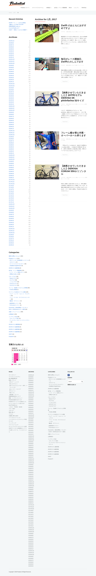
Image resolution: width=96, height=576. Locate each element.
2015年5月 (11, 243)
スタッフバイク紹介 (14, 318)
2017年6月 (11, 191)
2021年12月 (11, 83)
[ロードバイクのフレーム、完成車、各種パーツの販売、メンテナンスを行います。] (17, 3)
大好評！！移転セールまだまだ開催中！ (18, 29)
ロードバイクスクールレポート (17, 263)
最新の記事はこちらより (70, 31)
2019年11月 (11, 132)
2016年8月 (11, 212)
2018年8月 (11, 163)
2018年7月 (11, 165)
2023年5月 (11, 49)
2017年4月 (11, 196)
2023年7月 (11, 45)
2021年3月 (11, 100)
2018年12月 (11, 155)
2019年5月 (11, 145)
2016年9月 (11, 210)
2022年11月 (11, 61)
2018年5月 (11, 169)
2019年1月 (11, 153)
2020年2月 (11, 126)
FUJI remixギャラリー (15, 305)
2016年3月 (11, 222)
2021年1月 (11, 104)
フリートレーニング (14, 424)
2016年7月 (11, 214)
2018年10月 (11, 159)
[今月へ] (24, 348)
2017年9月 (11, 185)
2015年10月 (11, 232)
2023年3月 (11, 53)
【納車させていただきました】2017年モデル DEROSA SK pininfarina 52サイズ (73, 96)
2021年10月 (11, 85)
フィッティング (12, 423)
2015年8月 (11, 236)
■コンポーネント (14, 383)
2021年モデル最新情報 (14, 326)
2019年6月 (11, 143)
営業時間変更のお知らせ (14, 26)
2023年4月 (11, 51)
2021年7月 (11, 91)
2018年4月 (11, 171)
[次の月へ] (26, 348)
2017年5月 (11, 194)
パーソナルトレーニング (14, 417)
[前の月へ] (22, 348)
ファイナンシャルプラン (14, 376)
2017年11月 (11, 181)
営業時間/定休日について (15, 396)
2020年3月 (11, 124)
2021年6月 (11, 94)
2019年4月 (11, 147)
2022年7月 (11, 69)
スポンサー (11, 410)
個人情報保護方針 (13, 378)
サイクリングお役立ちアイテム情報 (17, 292)
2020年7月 (11, 116)
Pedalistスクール (13, 258)
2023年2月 (11, 55)
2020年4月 (11, 122)
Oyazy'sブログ (13, 278)
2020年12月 (11, 106)
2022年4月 (11, 75)
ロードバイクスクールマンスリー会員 (18, 426)
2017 (14, 12)
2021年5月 (11, 96)
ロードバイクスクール (37, 7)
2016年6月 (11, 216)
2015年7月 (11, 238)
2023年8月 (11, 43)
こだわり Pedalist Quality (15, 406)
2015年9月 (11, 234)
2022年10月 (11, 63)
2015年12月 (11, 228)
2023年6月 (11, 47)
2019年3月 (11, 149)
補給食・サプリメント (15, 300)
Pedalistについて (25, 7)
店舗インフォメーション (79, 31)
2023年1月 (11, 57)
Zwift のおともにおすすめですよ (73, 26)
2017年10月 (11, 183)
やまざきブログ (13, 285)
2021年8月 (11, 89)
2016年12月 (11, 204)
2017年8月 (11, 187)
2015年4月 (11, 245)
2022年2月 (11, 79)
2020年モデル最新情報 (14, 268)
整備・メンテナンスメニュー (15, 398)
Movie (70, 7)
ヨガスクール (13, 262)
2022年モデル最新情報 (14, 329)
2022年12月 (11, 59)
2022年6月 (11, 71)
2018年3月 (11, 173)
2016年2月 (11, 224)
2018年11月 (11, 157)
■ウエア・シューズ (14, 382)
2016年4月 (11, 220)
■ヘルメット (12, 390)
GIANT (10, 334)
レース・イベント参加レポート (17, 272)
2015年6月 (11, 240)
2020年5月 (11, 120)
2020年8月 (11, 114)
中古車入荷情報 (13, 289)
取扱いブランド (12, 380)
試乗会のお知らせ (14, 274)
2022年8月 (11, 67)
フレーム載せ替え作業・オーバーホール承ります (73, 134)
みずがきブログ (13, 283)
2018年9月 (11, 161)
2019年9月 (11, 136)
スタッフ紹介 (12, 408)
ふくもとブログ (13, 281)
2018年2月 (11, 175)
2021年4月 (11, 98)
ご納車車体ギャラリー (14, 303)
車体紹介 (48, 7)
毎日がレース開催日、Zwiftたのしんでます (72, 60)
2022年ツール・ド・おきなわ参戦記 (17, 22)
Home (10, 12)
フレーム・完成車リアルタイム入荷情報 (18, 287)
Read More (65, 47)
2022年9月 (11, 65)
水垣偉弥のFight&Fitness (15, 265)
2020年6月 (11, 118)
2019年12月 (11, 130)
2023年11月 (11, 40)
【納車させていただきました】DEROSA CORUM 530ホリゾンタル (73, 169)
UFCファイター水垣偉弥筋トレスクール (19, 260)
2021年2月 (11, 102)
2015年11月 (11, 230)
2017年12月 (11, 179)
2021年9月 (11, 87)
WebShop (84, 7)
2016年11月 (11, 206)
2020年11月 (11, 108)
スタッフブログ (12, 276)
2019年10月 (11, 134)
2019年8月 (11, 138)
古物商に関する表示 (13, 415)
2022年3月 (11, 77)
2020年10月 (11, 110)
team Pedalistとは (13, 405)
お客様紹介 (11, 314)
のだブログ (12, 280)
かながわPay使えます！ (14, 28)
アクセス (11, 414)
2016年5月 (11, 218)
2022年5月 (11, 73)
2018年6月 (11, 167)
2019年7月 (11, 140)
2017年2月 (11, 200)
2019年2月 (11, 151)
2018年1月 (11, 177)
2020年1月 (11, 128)
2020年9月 (11, 112)
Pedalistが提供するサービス (15, 399)
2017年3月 (11, 198)
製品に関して (12, 412)
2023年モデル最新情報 (14, 331)
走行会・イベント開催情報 (60, 7)
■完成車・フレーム (14, 394)
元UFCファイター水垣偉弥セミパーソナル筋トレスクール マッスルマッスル (18, 430)
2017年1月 (11, 202)
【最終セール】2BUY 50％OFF (16, 24)
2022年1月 (11, 81)
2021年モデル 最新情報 (14, 324)
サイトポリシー (12, 374)
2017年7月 (11, 189)
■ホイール (12, 392)
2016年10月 (11, 208)
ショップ (76, 7)
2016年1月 (11, 226)
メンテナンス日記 (66, 105)
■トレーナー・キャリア (15, 389)
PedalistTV (11, 336)
